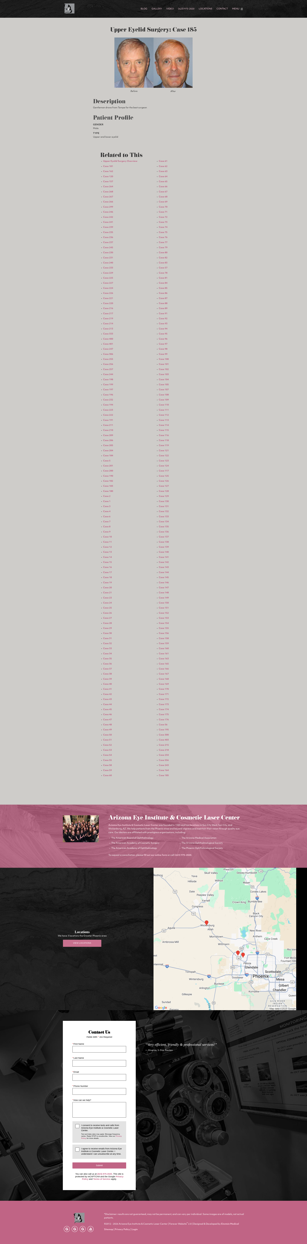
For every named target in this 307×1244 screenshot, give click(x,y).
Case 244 (108, 374)
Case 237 (108, 242)
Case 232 (108, 400)
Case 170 (164, 689)
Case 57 (163, 268)
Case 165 (164, 664)
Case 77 (163, 242)
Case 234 (164, 755)
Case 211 (108, 425)
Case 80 (163, 253)
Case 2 (106, 496)
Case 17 (107, 573)
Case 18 (107, 578)
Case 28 (107, 623)
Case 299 (108, 207)
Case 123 (164, 461)
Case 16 (107, 567)
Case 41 (107, 689)
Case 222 (108, 415)
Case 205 (108, 446)
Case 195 (164, 730)
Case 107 (164, 390)
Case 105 (164, 385)
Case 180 (108, 491)
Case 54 (107, 755)
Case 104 (164, 380)
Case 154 (164, 623)
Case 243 (164, 765)
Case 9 (106, 532)
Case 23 (107, 598)
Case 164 (164, 770)
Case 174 (164, 710)
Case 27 (107, 618)
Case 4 (106, 512)
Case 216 (108, 308)
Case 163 (164, 659)
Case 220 (108, 303)
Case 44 (107, 705)
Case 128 (164, 491)
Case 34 (107, 654)
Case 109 (164, 400)
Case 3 (106, 507)
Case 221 (108, 298)
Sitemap (108, 1230)
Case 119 (164, 446)
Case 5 (106, 461)
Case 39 (107, 679)
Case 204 (108, 451)
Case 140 (164, 552)
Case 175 (164, 715)
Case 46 (107, 715)
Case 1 (106, 501)
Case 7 (106, 522)
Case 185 (164, 776)
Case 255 (108, 359)
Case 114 (164, 425)
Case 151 (164, 608)
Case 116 (164, 435)
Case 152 (164, 613)
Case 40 (107, 684)
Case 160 (164, 649)
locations (195, 825)
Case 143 (164, 567)
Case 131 (164, 507)
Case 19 (107, 583)
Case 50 (107, 735)
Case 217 (108, 314)
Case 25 (107, 608)
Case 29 (107, 628)
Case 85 (163, 288)
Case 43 (107, 699)
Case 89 (163, 308)
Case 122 (164, 456)
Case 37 (107, 669)
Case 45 (107, 710)
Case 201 (108, 466)
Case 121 (164, 451)
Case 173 (164, 705)
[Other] (67, 1229)
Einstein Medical (230, 1224)
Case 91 (163, 314)
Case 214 (108, 324)
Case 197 (108, 390)
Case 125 (164, 476)
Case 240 (108, 263)
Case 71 (163, 212)
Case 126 (164, 481)
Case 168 (164, 679)
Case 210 (108, 430)
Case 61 (163, 161)
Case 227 (108, 283)
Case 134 (164, 522)
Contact (222, 9)
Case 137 (164, 537)
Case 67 (163, 192)
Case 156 (164, 633)
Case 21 (107, 593)
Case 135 (164, 527)
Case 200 (108, 471)
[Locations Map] (225, 939)
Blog (144, 9)
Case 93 (163, 324)
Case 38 (107, 674)
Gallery (157, 9)
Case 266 (108, 202)
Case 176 (164, 720)
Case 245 (108, 248)
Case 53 (107, 750)
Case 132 (164, 512)
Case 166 (164, 669)
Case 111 (164, 410)
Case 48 (107, 725)
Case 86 (163, 293)
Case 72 (163, 217)
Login (135, 1230)
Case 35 (107, 659)
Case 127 (164, 486)
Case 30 (107, 633)
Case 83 (163, 263)
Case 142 (164, 562)
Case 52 (107, 745)
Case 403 (164, 740)
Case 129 (164, 496)
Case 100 (164, 359)
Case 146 (164, 583)
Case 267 (108, 197)
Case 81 (163, 278)
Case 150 (164, 603)
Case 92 (163, 319)
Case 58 (107, 765)
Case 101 (164, 364)
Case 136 (164, 532)
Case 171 (164, 694)
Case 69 (163, 202)
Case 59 (107, 770)
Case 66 (163, 187)
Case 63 (163, 171)
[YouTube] (91, 1229)
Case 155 (164, 628)
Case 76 (163, 237)
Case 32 (107, 644)
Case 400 (108, 339)
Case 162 (108, 171)
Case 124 (164, 466)
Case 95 (163, 334)
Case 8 (106, 527)
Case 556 (164, 760)
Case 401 (108, 344)
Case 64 (163, 177)
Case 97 (163, 344)
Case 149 (164, 598)
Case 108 (164, 395)
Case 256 (108, 364)
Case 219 (108, 319)
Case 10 (107, 537)
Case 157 (108, 182)
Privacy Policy (122, 1230)
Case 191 (108, 420)
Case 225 (108, 278)
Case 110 (164, 405)
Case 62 (163, 166)
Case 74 (163, 227)
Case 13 (107, 552)
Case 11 (107, 542)
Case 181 (108, 166)
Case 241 (108, 222)
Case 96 (163, 339)
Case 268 (108, 192)
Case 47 (107, 720)
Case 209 (108, 435)
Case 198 (108, 380)
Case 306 (108, 354)
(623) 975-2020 (183, 855)
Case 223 (108, 410)
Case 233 (108, 268)
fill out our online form (155, 855)
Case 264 (108, 187)
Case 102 (164, 369)
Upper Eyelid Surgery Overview (120, 161)
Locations (205, 9)
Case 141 (164, 557)
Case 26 (107, 613)
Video (170, 9)
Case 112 (164, 415)
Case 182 (108, 481)
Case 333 (108, 334)
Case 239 (108, 227)
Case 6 (106, 517)
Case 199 (108, 385)
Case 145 (164, 578)
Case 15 (107, 562)
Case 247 (108, 349)
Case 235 (108, 232)
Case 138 (164, 542)
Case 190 (108, 476)
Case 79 (163, 248)
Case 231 (108, 258)
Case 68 (163, 197)
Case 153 (164, 618)
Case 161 (164, 654)
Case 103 (164, 374)
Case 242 (108, 217)
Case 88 (163, 303)
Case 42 (107, 694)
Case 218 (164, 750)
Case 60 (107, 776)
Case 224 (108, 288)
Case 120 (108, 177)
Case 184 (108, 456)
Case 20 (107, 588)
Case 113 (164, 420)
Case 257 (108, 369)
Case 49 (107, 730)
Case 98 (163, 349)
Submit (99, 1165)
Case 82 (163, 258)
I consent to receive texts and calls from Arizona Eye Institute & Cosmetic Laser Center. (101, 1131)
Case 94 (163, 329)
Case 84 (163, 283)
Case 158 (164, 639)
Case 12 (107, 547)
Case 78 (163, 273)
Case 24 (107, 603)
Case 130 (164, 501)
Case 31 (107, 639)
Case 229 (108, 273)
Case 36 (107, 664)
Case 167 (164, 674)
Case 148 (164, 593)
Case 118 (164, 441)
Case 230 (108, 253)
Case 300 (164, 735)
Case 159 (164, 644)
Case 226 (108, 293)
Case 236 (108, 237)
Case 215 (164, 745)
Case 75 (163, 232)
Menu (235, 9)
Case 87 (163, 298)
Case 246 (108, 212)
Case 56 (163, 725)
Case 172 (164, 699)
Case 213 (108, 329)
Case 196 (108, 395)
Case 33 (107, 649)
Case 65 (163, 182)
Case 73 (163, 222)
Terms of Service (101, 1179)
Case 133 (164, 517)
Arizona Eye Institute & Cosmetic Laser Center (133, 825)
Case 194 (108, 405)
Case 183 (108, 486)
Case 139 (164, 547)
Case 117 (164, 471)
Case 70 (163, 207)
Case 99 (163, 354)
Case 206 (108, 441)
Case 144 (164, 573)
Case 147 (164, 588)
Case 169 (164, 684)
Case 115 (164, 430)
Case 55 (107, 760)
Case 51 (107, 740)
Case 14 (107, 557)
